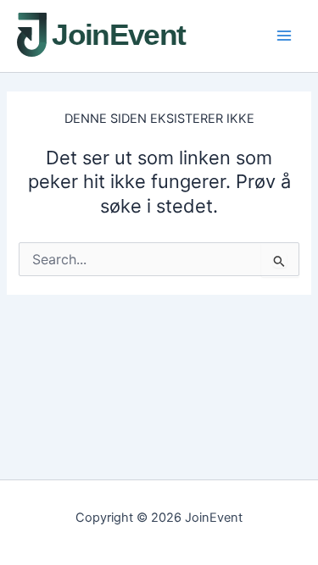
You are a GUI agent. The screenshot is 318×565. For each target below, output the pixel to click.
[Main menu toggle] (284, 36)
